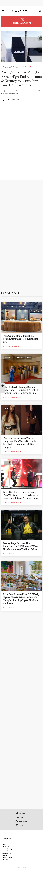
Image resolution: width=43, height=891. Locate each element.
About (4, 844)
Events (7, 463)
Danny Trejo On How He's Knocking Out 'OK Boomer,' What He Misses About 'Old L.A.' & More (21, 546)
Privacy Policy (7, 857)
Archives (5, 859)
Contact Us (6, 851)
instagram (23, 821)
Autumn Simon (9, 554)
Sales (7, 409)
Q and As (27, 514)
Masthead (5, 847)
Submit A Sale (7, 853)
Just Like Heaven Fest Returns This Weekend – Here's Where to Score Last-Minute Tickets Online (21, 495)
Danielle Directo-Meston (13, 346)
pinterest (23, 825)
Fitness (5, 66)
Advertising (6, 855)
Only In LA (17, 514)
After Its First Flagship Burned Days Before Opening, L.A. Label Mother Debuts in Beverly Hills (20, 390)
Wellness (37, 514)
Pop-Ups (12, 66)
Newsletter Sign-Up (9, 849)
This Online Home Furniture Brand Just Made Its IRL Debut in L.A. (20, 339)
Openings (21, 306)
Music (15, 463)
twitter (23, 817)
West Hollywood (25, 66)
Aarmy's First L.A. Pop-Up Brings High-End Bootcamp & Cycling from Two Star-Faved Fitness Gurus (21, 78)
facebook (23, 813)
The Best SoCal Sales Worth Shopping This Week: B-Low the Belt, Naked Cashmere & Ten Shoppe (20, 443)
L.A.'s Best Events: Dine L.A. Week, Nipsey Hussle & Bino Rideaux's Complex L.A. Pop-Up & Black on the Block (21, 599)
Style (29, 357)
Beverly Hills (9, 357)
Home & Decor (9, 306)
